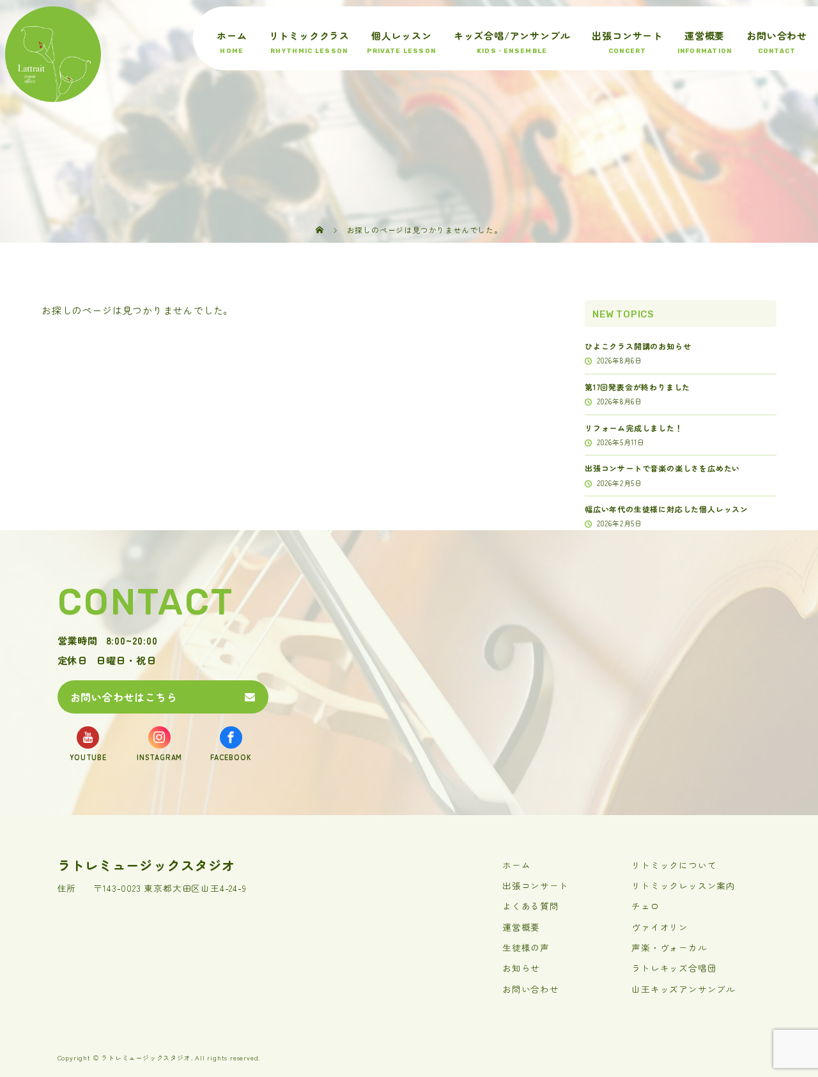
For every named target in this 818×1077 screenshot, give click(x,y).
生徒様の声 (526, 947)
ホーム (232, 35)
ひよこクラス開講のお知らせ (638, 345)
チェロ (645, 905)
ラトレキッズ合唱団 (673, 967)
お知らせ (521, 967)
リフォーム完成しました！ (634, 427)
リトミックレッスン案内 (683, 885)
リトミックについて (673, 865)
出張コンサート (627, 35)
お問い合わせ (776, 35)
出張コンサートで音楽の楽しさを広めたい (662, 467)
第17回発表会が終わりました (637, 386)
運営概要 (704, 35)
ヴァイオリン (659, 926)
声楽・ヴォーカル (669, 947)
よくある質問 (530, 905)
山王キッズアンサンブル (683, 988)
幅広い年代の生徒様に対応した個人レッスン (666, 508)
